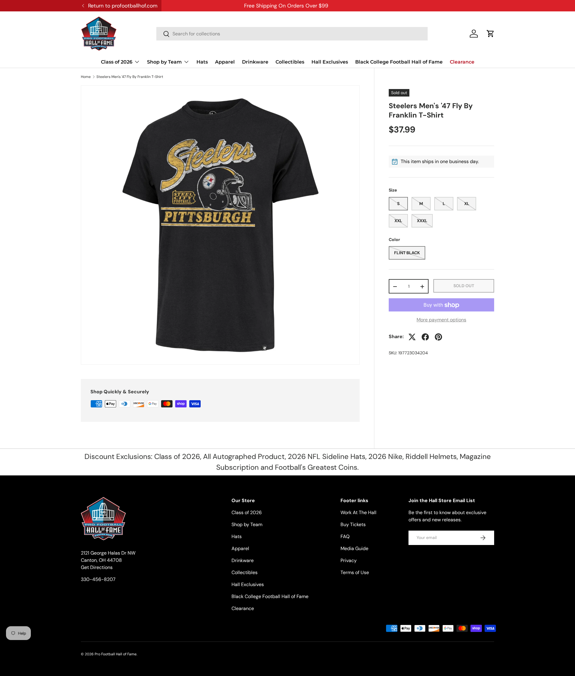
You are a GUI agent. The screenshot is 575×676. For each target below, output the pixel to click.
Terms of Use (355, 572)
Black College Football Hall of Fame (399, 62)
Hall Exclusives (329, 62)
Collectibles (290, 62)
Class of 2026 (116, 62)
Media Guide (354, 548)
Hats (202, 62)
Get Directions (97, 567)
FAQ (345, 536)
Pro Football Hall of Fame (116, 654)
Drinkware (255, 62)
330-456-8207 (98, 579)
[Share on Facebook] (425, 337)
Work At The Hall (358, 512)
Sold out (463, 285)
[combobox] (292, 33)
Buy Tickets (353, 524)
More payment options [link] (441, 320)
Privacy (349, 560)
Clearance (462, 62)
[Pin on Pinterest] (438, 337)
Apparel (225, 62)
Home (86, 77)
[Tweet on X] (412, 337)
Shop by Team (164, 62)
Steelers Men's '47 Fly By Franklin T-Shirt (129, 77)
